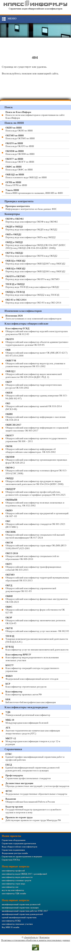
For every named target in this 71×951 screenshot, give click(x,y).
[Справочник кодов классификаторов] (36, 5)
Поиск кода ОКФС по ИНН (19, 168)
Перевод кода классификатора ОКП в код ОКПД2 (30, 236)
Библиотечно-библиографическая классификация (30, 701)
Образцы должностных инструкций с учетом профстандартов (37, 784)
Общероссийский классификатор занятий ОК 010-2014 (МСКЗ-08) (33, 406)
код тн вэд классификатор (13, 890)
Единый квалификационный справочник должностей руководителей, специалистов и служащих (32, 767)
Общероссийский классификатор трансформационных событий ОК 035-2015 (33, 567)
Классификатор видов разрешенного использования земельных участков (32, 657)
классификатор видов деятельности (17, 877)
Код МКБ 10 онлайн (10, 927)
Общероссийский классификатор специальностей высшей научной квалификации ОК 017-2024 (35, 534)
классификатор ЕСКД (11, 921)
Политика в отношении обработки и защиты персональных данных (35, 940)
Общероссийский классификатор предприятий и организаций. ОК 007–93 (37, 513)
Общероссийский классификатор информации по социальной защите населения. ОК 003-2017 (36, 427)
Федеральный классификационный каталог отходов (31, 677)
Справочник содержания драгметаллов (19, 843)
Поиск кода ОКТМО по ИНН (20, 137)
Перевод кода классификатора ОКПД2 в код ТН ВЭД (32, 293)
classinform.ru (31, 937)
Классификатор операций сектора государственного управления (32, 668)
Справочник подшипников (13, 850)
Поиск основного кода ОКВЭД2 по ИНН (26, 176)
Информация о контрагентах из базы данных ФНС (31, 207)
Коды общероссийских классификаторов (19, 847)
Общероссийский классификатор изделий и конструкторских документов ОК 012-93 (36, 331)
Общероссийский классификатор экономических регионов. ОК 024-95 (35, 620)
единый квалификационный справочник (19, 917)
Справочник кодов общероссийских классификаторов (35, 8)
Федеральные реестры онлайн (15, 853)
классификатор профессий (13, 871)
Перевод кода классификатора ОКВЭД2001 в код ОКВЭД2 (35, 270)
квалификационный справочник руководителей (22, 914)
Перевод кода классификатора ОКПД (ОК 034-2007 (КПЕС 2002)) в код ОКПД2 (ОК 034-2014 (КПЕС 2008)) (35, 245)
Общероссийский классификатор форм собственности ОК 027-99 (35, 609)
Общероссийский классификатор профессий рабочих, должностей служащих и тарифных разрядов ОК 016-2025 (35, 492)
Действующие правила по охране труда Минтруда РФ (33, 819)
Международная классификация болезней (26, 721)
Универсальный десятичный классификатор (27, 713)
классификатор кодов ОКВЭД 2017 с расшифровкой (24, 874)
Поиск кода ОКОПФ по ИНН (19, 152)
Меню (12, 18)
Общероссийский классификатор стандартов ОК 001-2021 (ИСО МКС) (35, 524)
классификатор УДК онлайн (14, 893)
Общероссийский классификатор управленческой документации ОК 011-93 (30, 588)
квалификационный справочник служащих (20, 908)
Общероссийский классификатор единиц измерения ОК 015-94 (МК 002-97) (36, 395)
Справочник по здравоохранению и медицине (22, 856)
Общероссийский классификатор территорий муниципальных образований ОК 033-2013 (37, 577)
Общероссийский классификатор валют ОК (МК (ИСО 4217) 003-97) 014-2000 (36, 352)
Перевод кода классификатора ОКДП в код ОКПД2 (31, 228)
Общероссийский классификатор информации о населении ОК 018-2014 (35, 417)
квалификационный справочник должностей (21, 904)
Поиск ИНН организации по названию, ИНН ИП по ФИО (34, 191)
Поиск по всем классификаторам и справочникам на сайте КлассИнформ (35, 115)
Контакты (45, 937)
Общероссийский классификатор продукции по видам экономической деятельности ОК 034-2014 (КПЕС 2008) (34, 481)
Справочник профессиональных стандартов (28, 777)
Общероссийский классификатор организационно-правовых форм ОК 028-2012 (36, 460)
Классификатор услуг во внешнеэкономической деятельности (36, 648)
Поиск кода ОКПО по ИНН (19, 129)
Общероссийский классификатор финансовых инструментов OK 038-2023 (36, 599)
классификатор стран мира (13, 884)
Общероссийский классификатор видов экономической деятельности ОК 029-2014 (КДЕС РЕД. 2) (33, 374)
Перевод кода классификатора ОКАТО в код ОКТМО (32, 278)
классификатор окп (10, 887)
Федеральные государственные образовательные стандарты (36, 792)
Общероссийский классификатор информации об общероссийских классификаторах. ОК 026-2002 (30, 449)
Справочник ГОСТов (11, 860)
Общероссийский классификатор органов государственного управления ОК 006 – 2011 (36, 438)
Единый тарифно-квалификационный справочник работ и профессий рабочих (34, 757)
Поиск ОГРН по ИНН (16, 184)
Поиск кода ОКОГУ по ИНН (19, 160)
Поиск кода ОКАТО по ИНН (19, 145)
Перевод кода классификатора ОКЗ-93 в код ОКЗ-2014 (33, 301)
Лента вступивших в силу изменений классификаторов (33, 317)
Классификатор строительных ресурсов (25, 685)
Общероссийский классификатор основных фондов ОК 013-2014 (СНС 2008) (36, 470)
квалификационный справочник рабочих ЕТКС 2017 (25, 911)
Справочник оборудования (13, 840)
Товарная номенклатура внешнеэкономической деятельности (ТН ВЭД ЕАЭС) (36, 639)
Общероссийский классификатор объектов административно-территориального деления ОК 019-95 (37, 342)
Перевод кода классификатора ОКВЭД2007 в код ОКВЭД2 (35, 262)
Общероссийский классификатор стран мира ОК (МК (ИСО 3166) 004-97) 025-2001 (35, 545)
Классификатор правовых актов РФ (23, 693)
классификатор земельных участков (17, 924)
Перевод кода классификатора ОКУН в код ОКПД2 (31, 254)
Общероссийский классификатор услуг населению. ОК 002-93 (37, 629)
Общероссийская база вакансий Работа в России (30, 800)
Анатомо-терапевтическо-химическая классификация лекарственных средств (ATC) (32, 730)
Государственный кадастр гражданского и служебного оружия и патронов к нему (33, 809)
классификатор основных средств (16, 880)
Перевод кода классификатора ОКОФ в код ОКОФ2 (31, 220)
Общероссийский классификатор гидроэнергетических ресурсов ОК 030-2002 (33, 385)
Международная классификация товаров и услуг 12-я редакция (32, 741)
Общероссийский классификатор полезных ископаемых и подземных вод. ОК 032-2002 (34, 502)
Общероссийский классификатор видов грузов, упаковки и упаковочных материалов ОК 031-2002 (35, 363)
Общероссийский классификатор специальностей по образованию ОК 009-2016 (32, 556)
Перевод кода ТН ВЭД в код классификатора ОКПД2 (32, 285)
